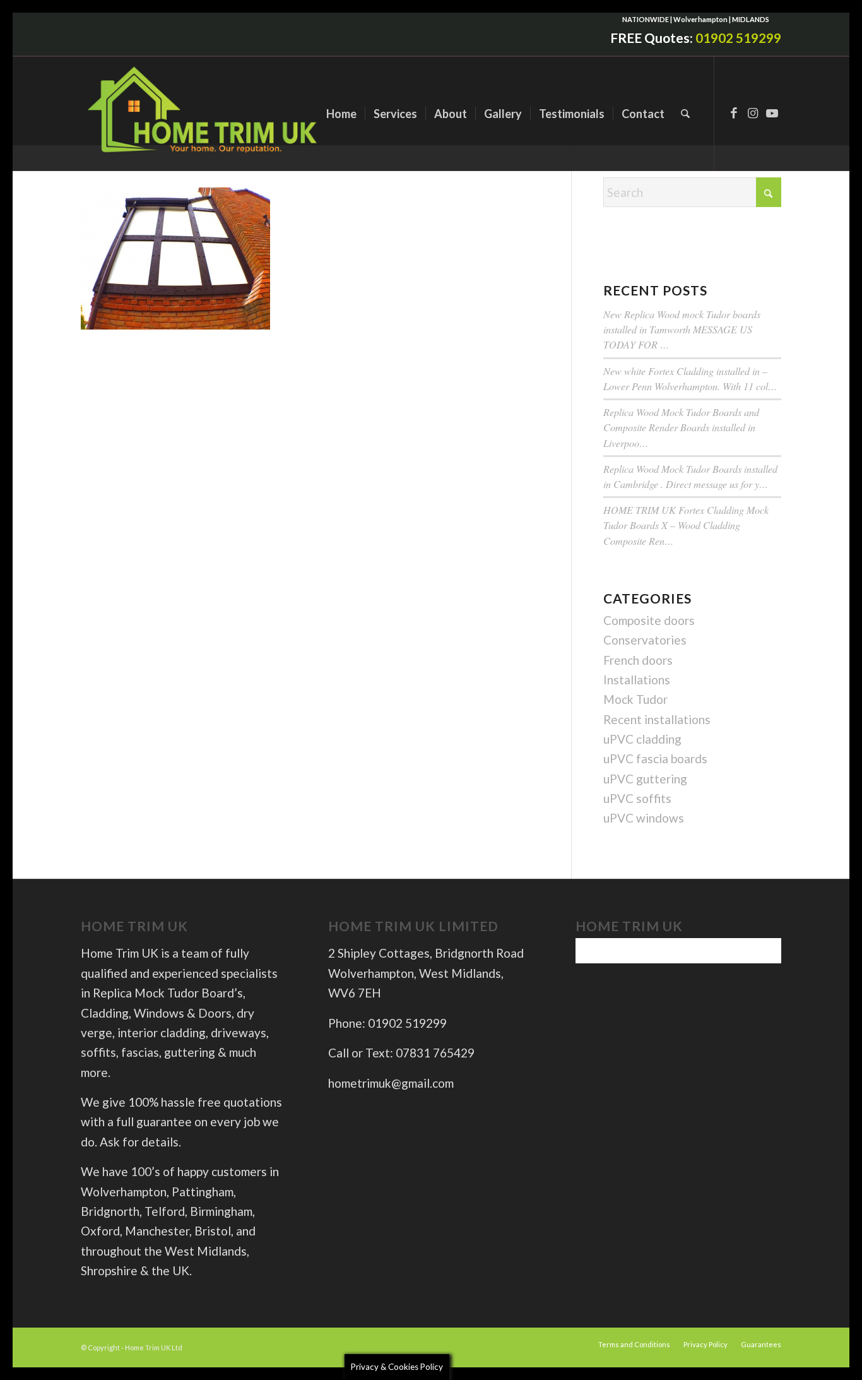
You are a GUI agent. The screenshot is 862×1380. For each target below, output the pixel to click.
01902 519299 (738, 37)
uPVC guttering (645, 778)
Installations (636, 679)
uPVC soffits (637, 798)
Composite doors (649, 620)
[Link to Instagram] (752, 113)
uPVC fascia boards (655, 758)
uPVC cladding (642, 739)
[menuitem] (341, 113)
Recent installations (657, 719)
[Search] (685, 113)
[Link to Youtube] (771, 113)
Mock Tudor (635, 699)
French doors (638, 660)
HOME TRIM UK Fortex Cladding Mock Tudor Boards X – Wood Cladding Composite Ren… (686, 525)
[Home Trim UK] (204, 113)
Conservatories (645, 640)
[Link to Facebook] (733, 113)
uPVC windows (643, 818)
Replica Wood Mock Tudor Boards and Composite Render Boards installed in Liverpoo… (681, 427)
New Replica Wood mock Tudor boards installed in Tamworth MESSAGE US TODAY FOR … (681, 329)
